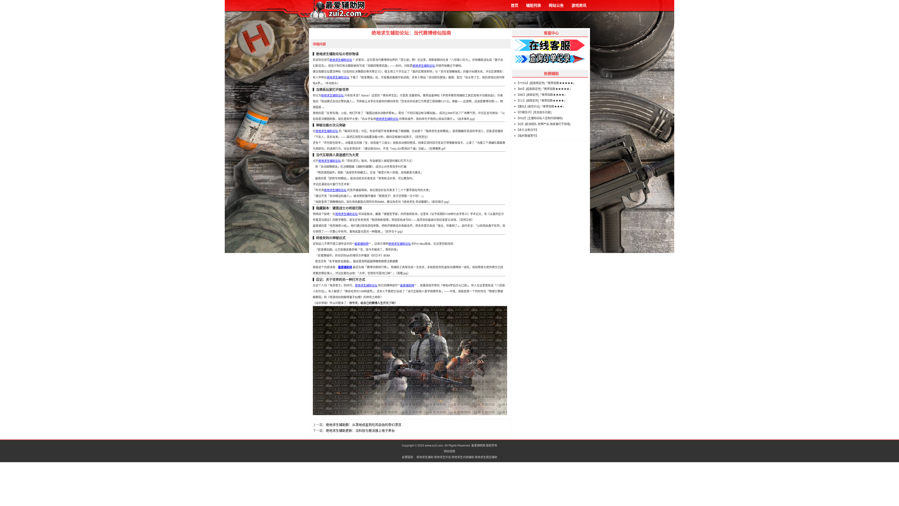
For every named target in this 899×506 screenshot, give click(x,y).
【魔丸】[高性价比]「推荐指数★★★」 (540, 106)
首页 (514, 5)
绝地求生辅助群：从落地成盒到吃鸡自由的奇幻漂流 (363, 424)
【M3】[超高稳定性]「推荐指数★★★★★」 (544, 89)
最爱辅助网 (361, 244)
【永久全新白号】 (527, 130)
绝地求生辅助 (424, 457)
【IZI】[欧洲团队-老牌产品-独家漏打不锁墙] (543, 124)
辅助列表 (533, 5)
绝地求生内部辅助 (463, 457)
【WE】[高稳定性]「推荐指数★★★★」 (541, 95)
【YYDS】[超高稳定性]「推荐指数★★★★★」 (546, 83)
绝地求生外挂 (442, 457)
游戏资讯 (578, 5)
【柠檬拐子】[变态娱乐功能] (533, 112)
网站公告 (556, 5)
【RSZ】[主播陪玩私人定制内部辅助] (539, 118)
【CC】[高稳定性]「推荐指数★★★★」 (541, 100)
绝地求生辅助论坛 (341, 60)
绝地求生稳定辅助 (486, 457)
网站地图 (449, 451)
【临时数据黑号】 (527, 136)
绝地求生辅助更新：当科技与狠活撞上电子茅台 (360, 430)
